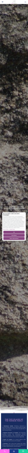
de (25, 2)
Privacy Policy (5, 229)
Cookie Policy (12, 229)
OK (14, 232)
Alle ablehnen (14, 235)
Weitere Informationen (14, 238)
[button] (24, 213)
